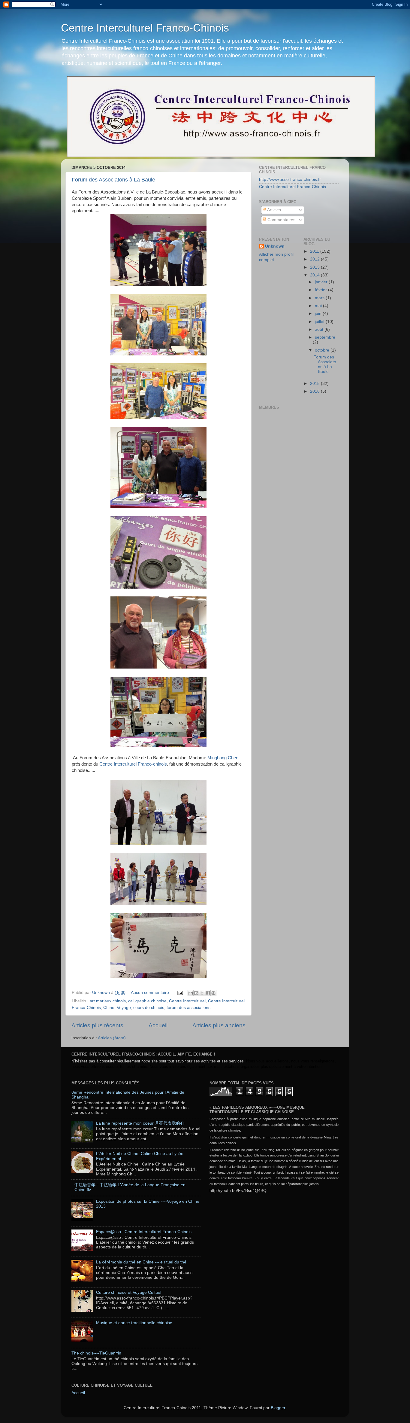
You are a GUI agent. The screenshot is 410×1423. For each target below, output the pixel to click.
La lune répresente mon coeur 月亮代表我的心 (140, 1123)
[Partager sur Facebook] (208, 993)
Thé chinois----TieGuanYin (96, 1353)
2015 (315, 383)
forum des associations (188, 1007)
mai (319, 305)
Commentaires (280, 220)
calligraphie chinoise (147, 1001)
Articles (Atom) (112, 1038)
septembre (325, 337)
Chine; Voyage (117, 1007)
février (321, 290)
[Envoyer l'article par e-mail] (179, 992)
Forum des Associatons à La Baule (113, 180)
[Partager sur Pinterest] (213, 993)
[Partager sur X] (202, 993)
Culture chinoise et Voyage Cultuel (128, 1292)
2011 (315, 251)
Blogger (278, 1408)
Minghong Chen (222, 757)
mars (320, 298)
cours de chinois (148, 1007)
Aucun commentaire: (151, 992)
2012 (315, 259)
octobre (322, 350)
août (319, 329)
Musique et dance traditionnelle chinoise (134, 1323)
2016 (315, 391)
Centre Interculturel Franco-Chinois (145, 28)
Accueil (158, 1025)
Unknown (275, 246)
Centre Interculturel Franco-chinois (133, 764)
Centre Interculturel (187, 1001)
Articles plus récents (97, 1025)
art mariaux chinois (108, 1001)
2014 (315, 275)
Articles (273, 210)
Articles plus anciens (219, 1025)
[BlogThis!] (196, 993)
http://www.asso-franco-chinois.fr (290, 179)
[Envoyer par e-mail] (191, 993)
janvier (322, 282)
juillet (320, 321)
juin (319, 313)
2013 (315, 267)
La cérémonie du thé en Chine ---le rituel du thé (141, 1262)
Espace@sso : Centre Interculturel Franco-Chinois (143, 1232)
